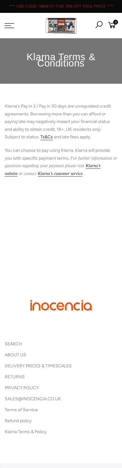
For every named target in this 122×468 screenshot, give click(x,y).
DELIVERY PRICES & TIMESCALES (38, 366)
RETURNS (15, 377)
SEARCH (13, 344)
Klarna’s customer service (60, 173)
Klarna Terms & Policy (25, 431)
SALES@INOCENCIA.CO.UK (33, 399)
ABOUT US (15, 355)
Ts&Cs (46, 137)
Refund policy (18, 420)
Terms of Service (21, 409)
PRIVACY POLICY (21, 388)
